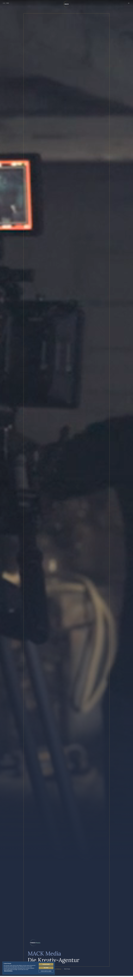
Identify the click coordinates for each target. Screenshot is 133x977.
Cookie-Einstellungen (46, 971)
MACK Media (67, 969)
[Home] (66, 4)
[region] (28, 968)
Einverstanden (46, 964)
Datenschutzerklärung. (8, 970)
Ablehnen (46, 967)
